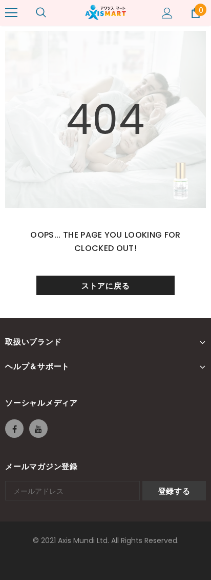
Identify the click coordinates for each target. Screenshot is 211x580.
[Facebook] (14, 428)
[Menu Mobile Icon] (11, 13)
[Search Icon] (41, 13)
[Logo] (105, 12)
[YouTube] (38, 428)
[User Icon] (167, 13)
